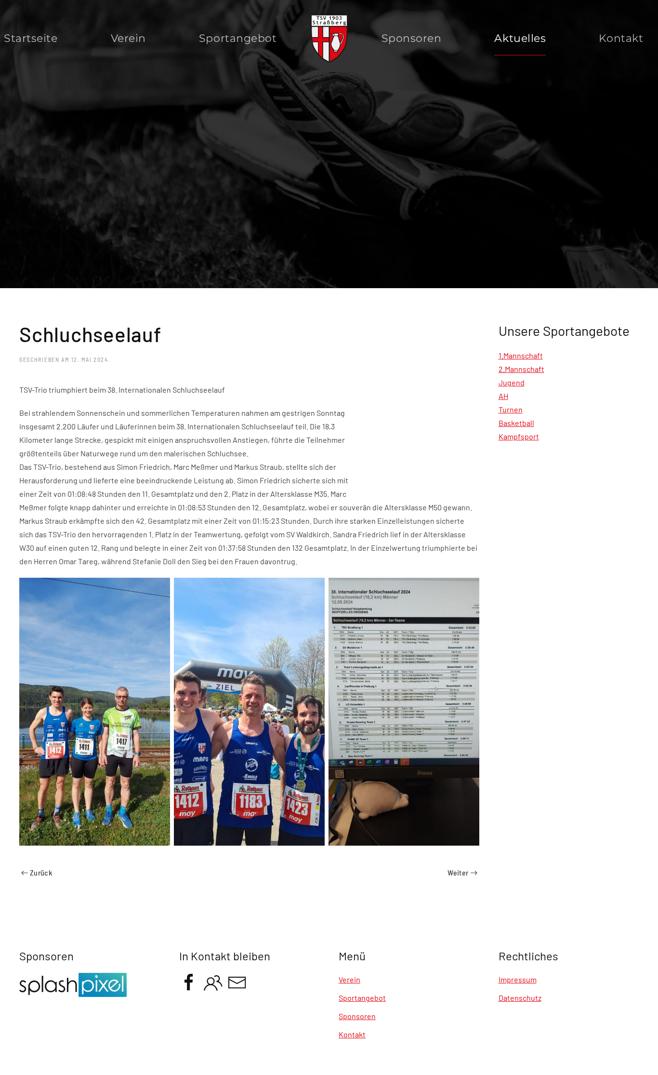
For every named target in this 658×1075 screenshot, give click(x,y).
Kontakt (352, 1034)
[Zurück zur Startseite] (329, 38)
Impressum (518, 979)
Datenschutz (520, 997)
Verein (128, 38)
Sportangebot (362, 997)
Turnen (511, 409)
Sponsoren (412, 38)
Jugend (512, 382)
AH (503, 395)
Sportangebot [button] (238, 38)
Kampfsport (519, 436)
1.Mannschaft (521, 355)
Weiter (457, 872)
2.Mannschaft (521, 368)
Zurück (41, 872)
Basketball (516, 422)
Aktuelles (520, 38)
